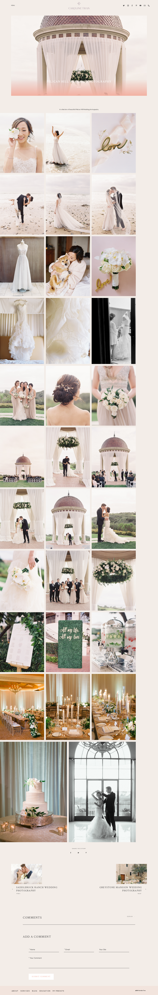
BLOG (34, 991)
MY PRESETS (58, 991)
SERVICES (25, 991)
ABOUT (15, 991)
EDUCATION (45, 991)
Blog (79, 87)
